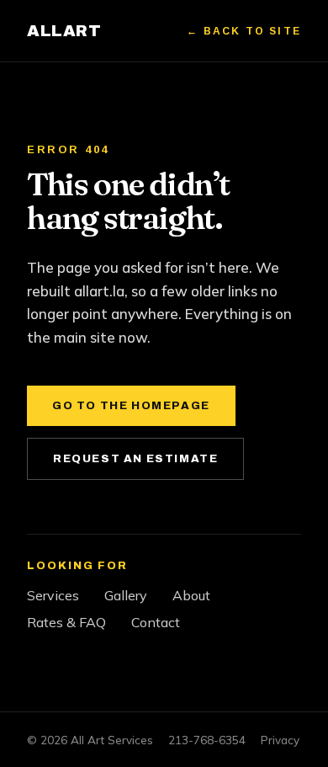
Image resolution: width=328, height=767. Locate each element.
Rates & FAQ (66, 622)
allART (64, 31)
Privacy (280, 739)
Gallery (125, 595)
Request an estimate (135, 459)
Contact (155, 622)
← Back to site (244, 31)
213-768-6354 (207, 739)
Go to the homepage (131, 406)
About (191, 595)
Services (53, 595)
